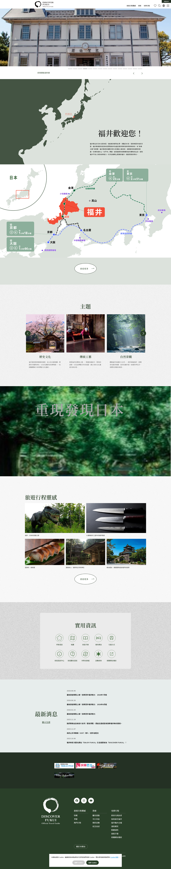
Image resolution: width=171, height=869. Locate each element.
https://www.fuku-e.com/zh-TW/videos (101, 721)
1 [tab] (70, 68)
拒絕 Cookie (78, 863)
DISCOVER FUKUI (44, 4)
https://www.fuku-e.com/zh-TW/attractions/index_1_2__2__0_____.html (126, 341)
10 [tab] (115, 68)
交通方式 (111, 644)
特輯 (75, 815)
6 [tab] (95, 68)
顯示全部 (46, 722)
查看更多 (84, 268)
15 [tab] (140, 68)
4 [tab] (85, 68)
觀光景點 (96, 815)
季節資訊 (59, 644)
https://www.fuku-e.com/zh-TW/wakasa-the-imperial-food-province (44, 554)
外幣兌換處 (85, 660)
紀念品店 (96, 826)
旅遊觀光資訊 (72, 660)
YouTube (91, 800)
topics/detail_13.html (101, 692)
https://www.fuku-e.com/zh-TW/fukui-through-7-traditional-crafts (116, 520)
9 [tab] (110, 68)
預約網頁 (114, 826)
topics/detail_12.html (101, 702)
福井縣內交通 (116, 822)
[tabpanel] (85, 44)
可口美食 (96, 819)
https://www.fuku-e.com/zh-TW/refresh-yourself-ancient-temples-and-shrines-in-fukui (85, 554)
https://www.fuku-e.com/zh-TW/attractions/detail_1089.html (85, 44)
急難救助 (98, 660)
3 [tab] (80, 68)
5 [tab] (90, 68)
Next (142, 73)
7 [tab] (100, 68)
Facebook (77, 800)
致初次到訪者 (116, 815)
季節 (75, 819)
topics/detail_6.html (101, 731)
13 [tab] (130, 68)
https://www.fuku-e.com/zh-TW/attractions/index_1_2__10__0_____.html (85, 341)
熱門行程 (77, 822)
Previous (133, 73)
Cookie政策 (122, 856)
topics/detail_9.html (101, 712)
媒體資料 (166, 1)
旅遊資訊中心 (59, 660)
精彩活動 (96, 822)
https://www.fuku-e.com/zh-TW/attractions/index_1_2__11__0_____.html (45, 341)
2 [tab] (75, 68)
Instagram (84, 800)
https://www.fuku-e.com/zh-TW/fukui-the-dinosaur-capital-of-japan (55, 520)
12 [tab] (125, 68)
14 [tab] (135, 68)
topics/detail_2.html (101, 740)
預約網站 (98, 644)
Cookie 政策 (114, 857)
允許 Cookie (92, 863)
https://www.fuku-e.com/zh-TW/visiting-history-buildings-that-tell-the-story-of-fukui (126, 554)
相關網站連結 (111, 660)
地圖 (72, 644)
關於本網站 (80, 846)
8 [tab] (105, 68)
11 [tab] (120, 68)
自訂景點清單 (155, 6)
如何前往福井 (116, 819)
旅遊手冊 (85, 644)
